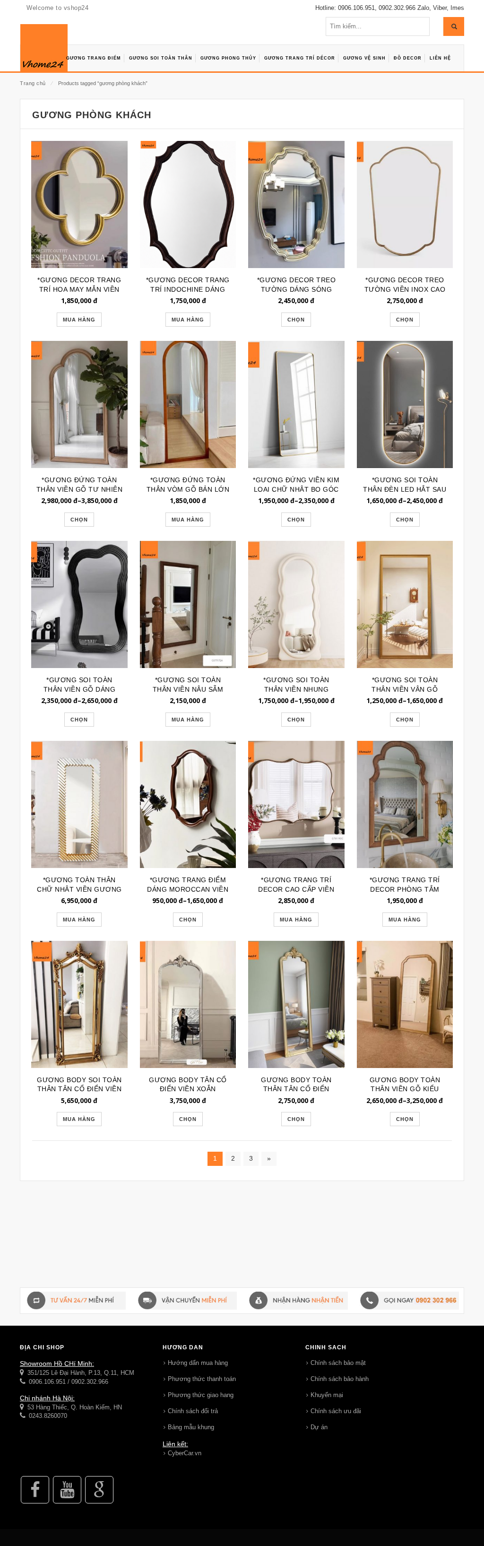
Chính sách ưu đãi (336, 1411)
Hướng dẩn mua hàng (198, 1362)
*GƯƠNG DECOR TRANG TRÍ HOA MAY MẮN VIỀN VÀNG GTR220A (79, 289)
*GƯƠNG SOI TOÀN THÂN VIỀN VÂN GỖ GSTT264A (405, 689)
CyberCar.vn (184, 1453)
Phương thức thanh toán (202, 1378)
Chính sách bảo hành (340, 1378)
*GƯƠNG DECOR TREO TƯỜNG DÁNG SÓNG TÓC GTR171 (296, 289)
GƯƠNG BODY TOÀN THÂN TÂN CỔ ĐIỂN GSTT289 (296, 1089)
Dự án (319, 1427)
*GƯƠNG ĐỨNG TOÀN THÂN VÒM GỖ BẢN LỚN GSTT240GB (188, 489)
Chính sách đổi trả (193, 1411)
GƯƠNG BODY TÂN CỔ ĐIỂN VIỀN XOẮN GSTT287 (188, 1089)
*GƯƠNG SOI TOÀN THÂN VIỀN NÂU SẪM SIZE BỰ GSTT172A (188, 689)
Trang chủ (33, 83)
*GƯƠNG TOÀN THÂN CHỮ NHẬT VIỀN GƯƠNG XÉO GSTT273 (79, 889)
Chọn (296, 319)
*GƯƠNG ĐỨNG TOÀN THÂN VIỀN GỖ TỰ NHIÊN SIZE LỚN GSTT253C (79, 489)
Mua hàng (79, 319)
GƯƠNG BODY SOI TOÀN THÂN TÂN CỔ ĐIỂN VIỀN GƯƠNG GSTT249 (79, 1089)
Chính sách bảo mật (338, 1362)
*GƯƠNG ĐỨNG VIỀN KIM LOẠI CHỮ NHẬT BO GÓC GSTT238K (296, 489)
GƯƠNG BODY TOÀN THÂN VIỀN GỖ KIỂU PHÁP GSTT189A (405, 1089)
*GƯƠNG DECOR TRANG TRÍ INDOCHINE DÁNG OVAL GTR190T (188, 289)
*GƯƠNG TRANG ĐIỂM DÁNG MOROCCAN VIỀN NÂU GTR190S (187, 889)
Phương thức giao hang (200, 1394)
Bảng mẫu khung (191, 1427)
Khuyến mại (327, 1394)
